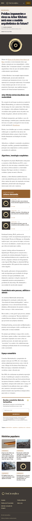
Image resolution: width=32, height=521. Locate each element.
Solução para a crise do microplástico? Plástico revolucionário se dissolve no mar (23, 478)
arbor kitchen (9, 427)
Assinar (28, 3)
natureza (28, 427)
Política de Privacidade (7, 503)
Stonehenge (16, 125)
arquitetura (15, 427)
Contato (3, 500)
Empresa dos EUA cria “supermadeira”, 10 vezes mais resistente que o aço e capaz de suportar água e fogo (8, 456)
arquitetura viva (21, 427)
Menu (2, 3)
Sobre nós (19, 503)
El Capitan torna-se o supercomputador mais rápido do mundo (8, 477)
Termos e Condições (9, 418)
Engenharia (5, 10)
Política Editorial (21, 500)
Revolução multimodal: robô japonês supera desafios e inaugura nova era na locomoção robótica (23, 456)
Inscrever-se (15, 414)
